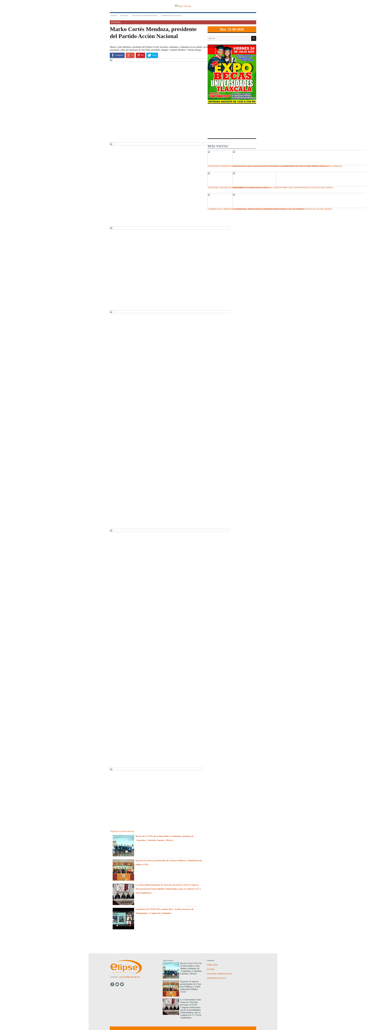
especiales (212, 965)
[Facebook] (112, 984)
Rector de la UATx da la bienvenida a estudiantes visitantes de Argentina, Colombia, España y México (191, 968)
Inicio (114, 15)
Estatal (124, 15)
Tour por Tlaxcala (171, 15)
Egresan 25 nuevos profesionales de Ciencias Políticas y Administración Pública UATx (191, 986)
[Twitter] (122, 984)
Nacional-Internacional (145, 15)
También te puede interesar (122, 831)
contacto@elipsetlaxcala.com (129, 977)
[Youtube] (117, 984)
